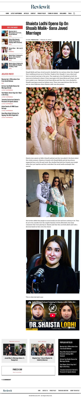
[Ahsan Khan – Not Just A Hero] (5, 50)
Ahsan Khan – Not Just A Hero (16, 49)
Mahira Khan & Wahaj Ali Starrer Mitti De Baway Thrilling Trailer (16, 65)
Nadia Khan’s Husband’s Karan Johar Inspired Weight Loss (15, 56)
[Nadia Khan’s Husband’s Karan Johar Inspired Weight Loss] (5, 57)
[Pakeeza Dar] (7, 371)
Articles (11, 51)
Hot (10, 36)
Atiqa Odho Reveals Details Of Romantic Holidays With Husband (15, 41)
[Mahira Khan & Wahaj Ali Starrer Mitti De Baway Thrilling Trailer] (5, 66)
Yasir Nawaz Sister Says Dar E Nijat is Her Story (68, 366)
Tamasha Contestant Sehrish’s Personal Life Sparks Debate (11, 100)
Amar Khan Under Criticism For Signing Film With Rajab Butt (10, 114)
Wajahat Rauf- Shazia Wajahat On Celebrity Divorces (42, 359)
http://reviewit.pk (17, 372)
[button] (74, 13)
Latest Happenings (7, 90)
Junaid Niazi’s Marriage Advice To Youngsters (14, 359)
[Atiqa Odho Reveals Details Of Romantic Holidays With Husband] (5, 41)
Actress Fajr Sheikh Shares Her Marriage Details (10, 87)
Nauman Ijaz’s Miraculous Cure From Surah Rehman (15, 32)
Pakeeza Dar (35, 39)
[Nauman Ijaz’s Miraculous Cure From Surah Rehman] (5, 33)
